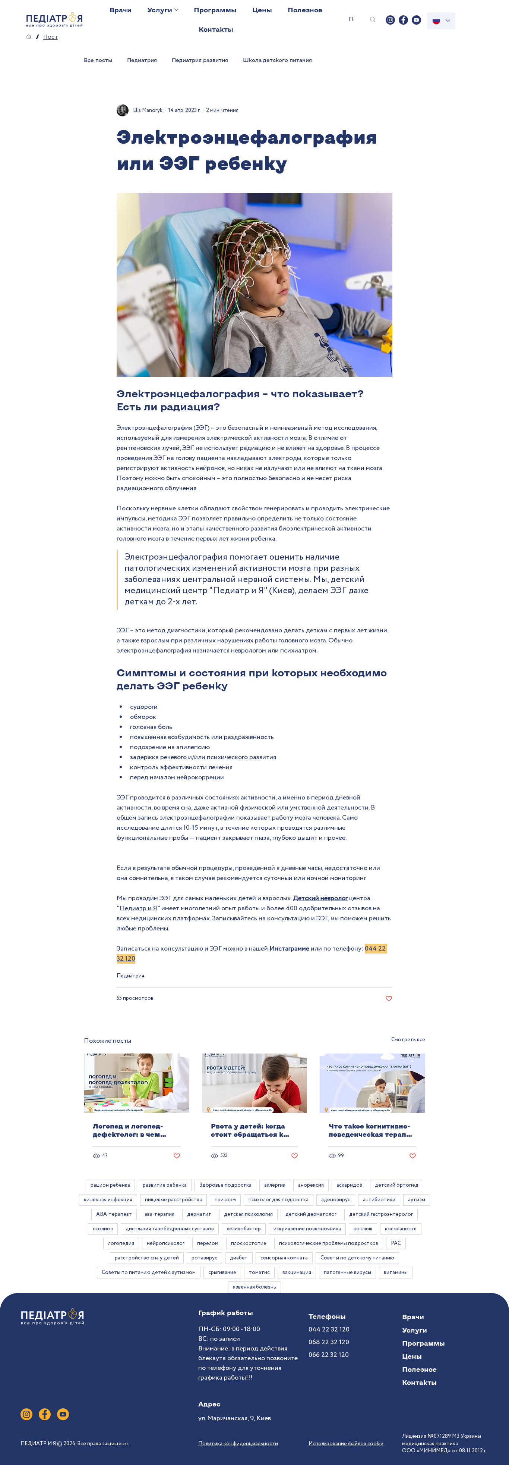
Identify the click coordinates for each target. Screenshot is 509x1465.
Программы (423, 1343)
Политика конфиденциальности (238, 1443)
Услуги (414, 1330)
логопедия (121, 1243)
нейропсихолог (165, 1243)
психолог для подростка (279, 1199)
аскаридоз (349, 1185)
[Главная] (28, 36)
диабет (239, 1258)
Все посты (98, 60)
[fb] (403, 20)
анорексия (311, 1185)
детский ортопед (396, 1185)
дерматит (199, 1214)
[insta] (390, 20)
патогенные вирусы (347, 1272)
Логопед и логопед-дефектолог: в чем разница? (128, 1130)
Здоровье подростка (225, 1185)
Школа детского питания (277, 60)
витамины (396, 1272)
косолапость (401, 1229)
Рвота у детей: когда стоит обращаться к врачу (248, 1130)
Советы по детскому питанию (357, 1258)
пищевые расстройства (173, 1199)
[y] (63, 1414)
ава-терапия (159, 1214)
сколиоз (103, 1229)
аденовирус (335, 1199)
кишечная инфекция (108, 1199)
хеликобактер (244, 1229)
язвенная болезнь (254, 1287)
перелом (207, 1243)
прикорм (225, 1199)
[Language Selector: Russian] (441, 20)
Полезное (419, 1369)
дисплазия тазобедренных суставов (170, 1229)
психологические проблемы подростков (328, 1243)
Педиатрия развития (200, 60)
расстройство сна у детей (147, 1258)
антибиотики (379, 1199)
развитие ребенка (165, 1185)
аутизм (416, 1199)
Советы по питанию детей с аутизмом (149, 1272)
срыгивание (222, 1272)
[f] (45, 1414)
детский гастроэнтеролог (381, 1214)
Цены (412, 1356)
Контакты (419, 1382)
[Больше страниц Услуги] (176, 10)
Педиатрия (142, 60)
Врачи (413, 1316)
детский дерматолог (310, 1214)
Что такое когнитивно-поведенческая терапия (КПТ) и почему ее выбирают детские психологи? (372, 1130)
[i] (26, 1414)
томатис (259, 1272)
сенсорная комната (284, 1258)
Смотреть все (408, 1039)
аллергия (274, 1185)
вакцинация (296, 1272)
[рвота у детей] (254, 1083)
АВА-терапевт (114, 1214)
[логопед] (136, 1083)
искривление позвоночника (307, 1229)
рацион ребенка (110, 1185)
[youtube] (416, 20)
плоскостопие (248, 1243)
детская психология (248, 1214)
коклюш (363, 1229)
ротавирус (204, 1258)
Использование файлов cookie (346, 1443)
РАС (396, 1243)
